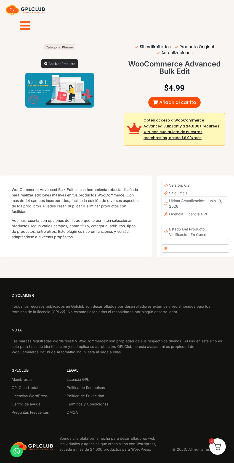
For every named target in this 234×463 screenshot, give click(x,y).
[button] (174, 102)
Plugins (68, 47)
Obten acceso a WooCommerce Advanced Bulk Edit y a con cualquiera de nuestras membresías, (181, 129)
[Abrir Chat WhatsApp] (16, 451)
